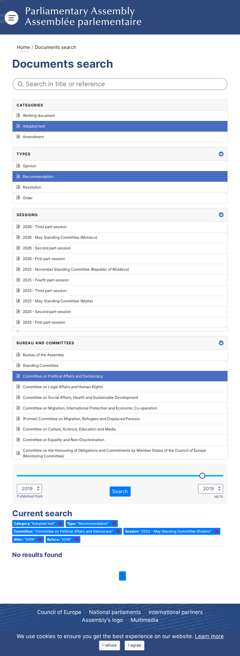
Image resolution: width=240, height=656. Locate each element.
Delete (59, 523)
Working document (39, 115)
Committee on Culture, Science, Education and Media (69, 429)
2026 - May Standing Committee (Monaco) (60, 237)
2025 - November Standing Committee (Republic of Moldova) (76, 269)
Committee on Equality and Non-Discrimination (63, 439)
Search (120, 491)
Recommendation (38, 176)
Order (27, 197)
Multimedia (144, 620)
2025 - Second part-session (47, 311)
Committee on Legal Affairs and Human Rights (63, 386)
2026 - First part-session (44, 258)
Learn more (209, 636)
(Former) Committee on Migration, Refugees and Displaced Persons (81, 418)
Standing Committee (40, 365)
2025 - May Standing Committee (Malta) (58, 301)
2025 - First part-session (44, 322)
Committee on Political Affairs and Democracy (63, 376)
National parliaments (115, 612)
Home (23, 47)
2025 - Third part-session (45, 290)
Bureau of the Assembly (43, 354)
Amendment (33, 136)
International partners (176, 612)
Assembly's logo (102, 620)
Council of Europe (59, 612)
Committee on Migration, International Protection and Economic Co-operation (90, 408)
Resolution (32, 187)
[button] (221, 154)
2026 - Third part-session (45, 226)
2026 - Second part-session (47, 248)
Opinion (29, 166)
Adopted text (34, 126)
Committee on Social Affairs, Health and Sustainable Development (80, 397)
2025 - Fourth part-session (46, 280)
